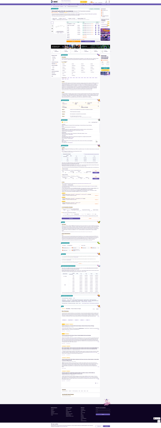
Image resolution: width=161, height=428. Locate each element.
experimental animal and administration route (84, 183)
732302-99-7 (64, 18)
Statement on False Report (54, 413)
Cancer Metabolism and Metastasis (94, 303)
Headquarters (53, 411)
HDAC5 (82, 77)
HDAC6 (85, 77)
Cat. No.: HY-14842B (55, 8)
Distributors (52, 412)
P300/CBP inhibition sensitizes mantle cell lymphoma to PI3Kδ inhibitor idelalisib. (73, 133)
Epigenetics (61, 6)
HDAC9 (93, 77)
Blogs (81, 413)
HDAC (65, 6)
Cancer (80, 303)
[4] (95, 59)
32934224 (71, 131)
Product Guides (83, 412)
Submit (103, 414)
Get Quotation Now (105, 70)
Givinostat (102, 22)
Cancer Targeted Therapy (85, 303)
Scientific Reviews (83, 410)
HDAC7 (87, 77)
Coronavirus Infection (74, 300)
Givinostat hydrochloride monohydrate (73, 6)
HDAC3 (66, 59)
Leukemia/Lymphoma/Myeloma (66, 301)
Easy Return (67, 412)
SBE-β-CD (80, 198)
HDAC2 (74, 77)
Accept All (106, 426)
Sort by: (89, 122)
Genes (81, 419)
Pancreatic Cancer (77, 301)
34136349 (71, 138)
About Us (52, 410)
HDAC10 (96, 77)
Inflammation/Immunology (71, 303)
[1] (66, 61)
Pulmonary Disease (80, 300)
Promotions (82, 417)
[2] (94, 59)
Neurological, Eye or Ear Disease (66, 300)
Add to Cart (105, 68)
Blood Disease (73, 301)
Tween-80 (84, 194)
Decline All (99, 426)
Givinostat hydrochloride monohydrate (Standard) (104, 26)
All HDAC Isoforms (64, 77)
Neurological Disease (65, 303)
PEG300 (79, 194)
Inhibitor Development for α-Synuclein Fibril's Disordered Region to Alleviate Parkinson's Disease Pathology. (77, 125)
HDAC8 (90, 77)
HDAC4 (79, 77)
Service (67, 410)
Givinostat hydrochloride (104, 24)
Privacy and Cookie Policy (63, 426)
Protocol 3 (63, 201)
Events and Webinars (83, 418)
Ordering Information (68, 411)
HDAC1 (63, 59)
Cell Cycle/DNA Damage (56, 6)
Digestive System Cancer (95, 300)
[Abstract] (63, 126)
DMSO (73, 194)
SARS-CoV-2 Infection (84, 301)
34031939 (71, 142)
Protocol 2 (63, 197)
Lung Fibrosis (90, 301)
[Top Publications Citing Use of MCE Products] (65, 48)
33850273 (71, 134)
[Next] (110, 51)
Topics (82, 411)
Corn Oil (79, 202)
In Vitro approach (92, 186)
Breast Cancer (85, 300)
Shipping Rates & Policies (69, 413)
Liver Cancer (89, 300)
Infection (77, 303)
